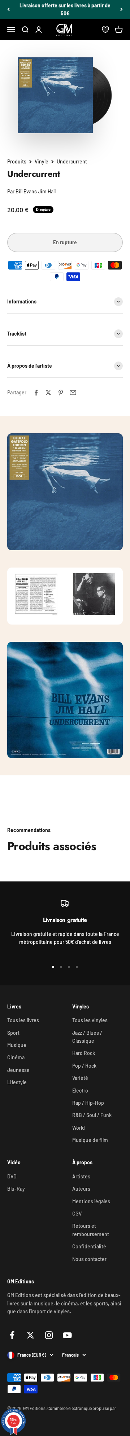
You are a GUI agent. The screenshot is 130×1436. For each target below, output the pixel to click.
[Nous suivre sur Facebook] (12, 1335)
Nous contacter (89, 1259)
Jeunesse (18, 1070)
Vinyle (41, 161)
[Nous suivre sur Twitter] (30, 1335)
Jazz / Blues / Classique (87, 1037)
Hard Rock (83, 1053)
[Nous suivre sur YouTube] (67, 1335)
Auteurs (81, 1189)
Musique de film (90, 1140)
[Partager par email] (73, 392)
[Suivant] (121, 9)
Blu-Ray (16, 1189)
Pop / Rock (84, 1066)
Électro (80, 1090)
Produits (16, 161)
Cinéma (16, 1057)
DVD (12, 1176)
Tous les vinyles (90, 1020)
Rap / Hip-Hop (88, 1103)
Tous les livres (23, 1020)
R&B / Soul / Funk (92, 1115)
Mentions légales (91, 1201)
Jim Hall (47, 191)
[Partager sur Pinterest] (61, 392)
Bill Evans (26, 191)
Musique (16, 1045)
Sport (13, 1033)
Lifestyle (17, 1082)
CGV (77, 1213)
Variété (80, 1078)
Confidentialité (89, 1246)
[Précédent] (8, 9)
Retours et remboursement (90, 1230)
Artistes (81, 1176)
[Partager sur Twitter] (48, 392)
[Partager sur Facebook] (36, 392)
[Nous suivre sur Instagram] (49, 1335)
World (78, 1128)
